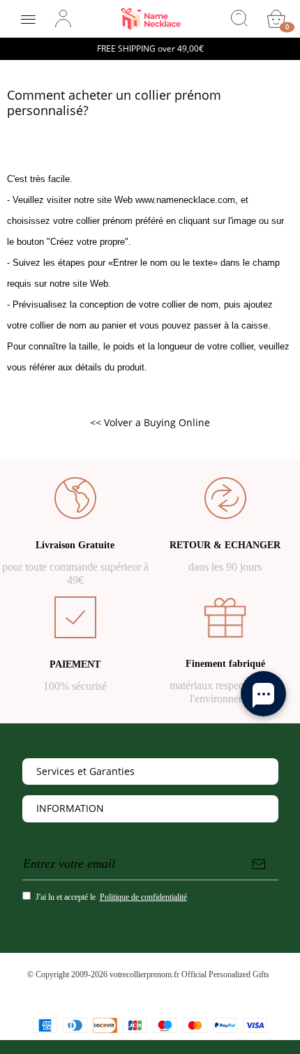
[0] (276, 19)
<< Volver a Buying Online (150, 422)
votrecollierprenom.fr (144, 974)
